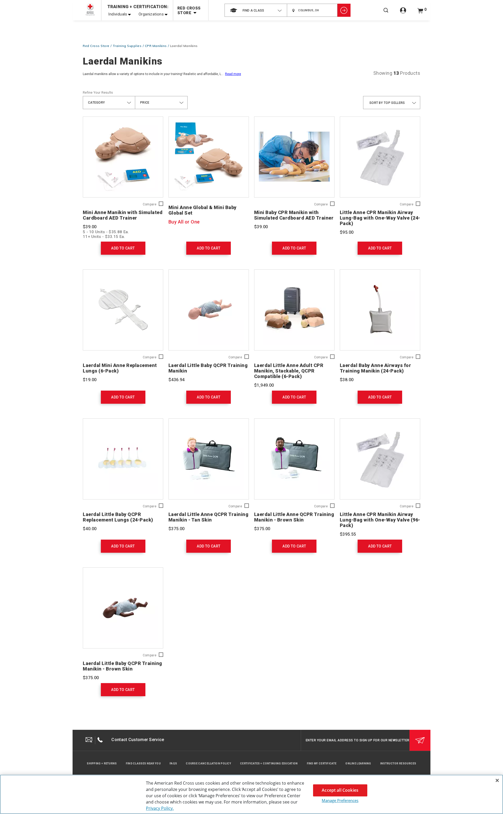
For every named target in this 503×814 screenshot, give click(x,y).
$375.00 (176, 528)
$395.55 (348, 534)
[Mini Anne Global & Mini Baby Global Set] (209, 157)
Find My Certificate (322, 763)
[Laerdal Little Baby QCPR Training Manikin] (209, 310)
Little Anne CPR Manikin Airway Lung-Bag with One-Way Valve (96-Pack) (380, 520)
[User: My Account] (403, 13)
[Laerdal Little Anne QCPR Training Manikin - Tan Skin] (209, 459)
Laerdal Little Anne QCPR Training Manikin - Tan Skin (208, 517)
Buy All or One (184, 222)
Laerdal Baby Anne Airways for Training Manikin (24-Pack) (375, 368)
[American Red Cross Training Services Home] (90, 9)
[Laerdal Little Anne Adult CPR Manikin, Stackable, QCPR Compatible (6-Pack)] (294, 310)
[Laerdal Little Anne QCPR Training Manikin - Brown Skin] (294, 459)
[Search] (386, 13)
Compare (149, 204)
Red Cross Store (96, 46)
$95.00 (346, 232)
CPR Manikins (156, 46)
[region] (251, 794)
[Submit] (419, 740)
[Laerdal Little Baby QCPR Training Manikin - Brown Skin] (123, 608)
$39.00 (89, 226)
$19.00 (89, 379)
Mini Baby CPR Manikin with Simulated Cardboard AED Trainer (294, 215)
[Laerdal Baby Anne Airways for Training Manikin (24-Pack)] (380, 310)
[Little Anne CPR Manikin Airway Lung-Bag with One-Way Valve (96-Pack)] (380, 459)
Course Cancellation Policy (208, 763)
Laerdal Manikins (184, 46)
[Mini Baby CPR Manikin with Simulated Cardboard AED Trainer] (294, 157)
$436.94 (176, 379)
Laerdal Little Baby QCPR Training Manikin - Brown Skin (122, 666)
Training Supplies (127, 46)
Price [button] (145, 102)
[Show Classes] (344, 10)
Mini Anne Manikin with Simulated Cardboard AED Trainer (122, 215)
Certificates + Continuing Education (269, 763)
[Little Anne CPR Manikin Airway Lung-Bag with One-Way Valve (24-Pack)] (380, 157)
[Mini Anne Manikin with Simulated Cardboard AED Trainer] (123, 157)
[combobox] (256, 10)
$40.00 (89, 528)
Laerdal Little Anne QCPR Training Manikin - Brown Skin (294, 517)
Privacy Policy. (160, 808)
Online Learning (358, 763)
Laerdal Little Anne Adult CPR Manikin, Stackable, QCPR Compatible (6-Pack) (289, 371)
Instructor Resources (398, 763)
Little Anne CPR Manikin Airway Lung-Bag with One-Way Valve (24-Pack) (380, 218)
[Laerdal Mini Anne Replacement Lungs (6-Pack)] (123, 310)
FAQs (173, 763)
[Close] (497, 780)
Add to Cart (123, 248)
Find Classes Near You (143, 763)
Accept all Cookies (340, 790)
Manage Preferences (340, 800)
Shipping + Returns (102, 763)
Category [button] (96, 102)
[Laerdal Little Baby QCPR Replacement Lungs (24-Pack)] (123, 459)
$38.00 (346, 379)
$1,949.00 (264, 385)
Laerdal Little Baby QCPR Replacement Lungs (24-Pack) (118, 517)
